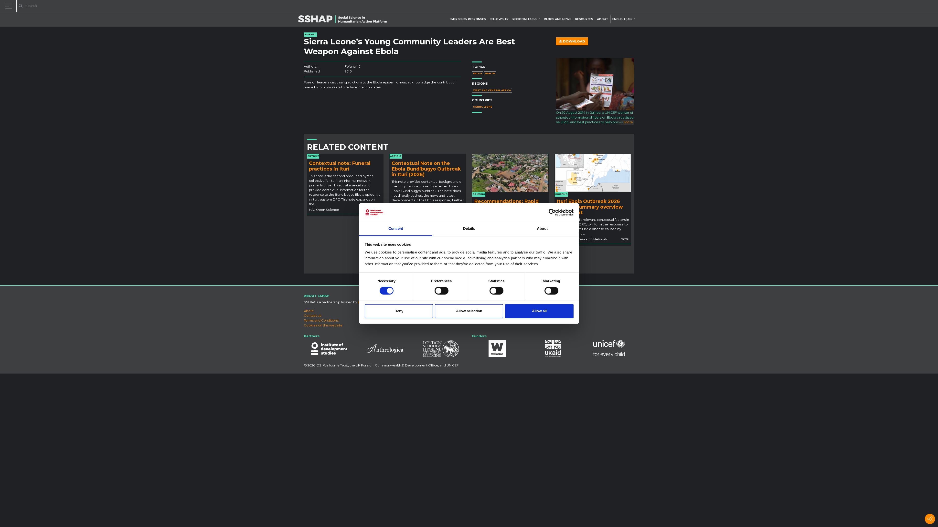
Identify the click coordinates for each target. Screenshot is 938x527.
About (602, 19)
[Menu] (10, 6)
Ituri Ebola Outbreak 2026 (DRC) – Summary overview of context (590, 206)
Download (573, 41)
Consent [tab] (395, 228)
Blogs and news (557, 19)
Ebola (477, 73)
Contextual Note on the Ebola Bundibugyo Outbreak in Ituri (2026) (426, 168)
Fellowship (499, 19)
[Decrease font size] (872, 6)
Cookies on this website (323, 325)
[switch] (441, 291)
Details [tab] (469, 228)
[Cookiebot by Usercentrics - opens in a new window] (552, 212)
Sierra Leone (482, 106)
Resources (584, 19)
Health (490, 73)
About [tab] (542, 228)
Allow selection (469, 311)
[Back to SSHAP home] (910, 6)
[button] (540, 19)
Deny (398, 311)
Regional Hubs (524, 19)
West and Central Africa (492, 90)
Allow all (539, 311)
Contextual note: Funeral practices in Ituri (339, 166)
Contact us (312, 315)
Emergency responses (468, 19)
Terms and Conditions (321, 320)
